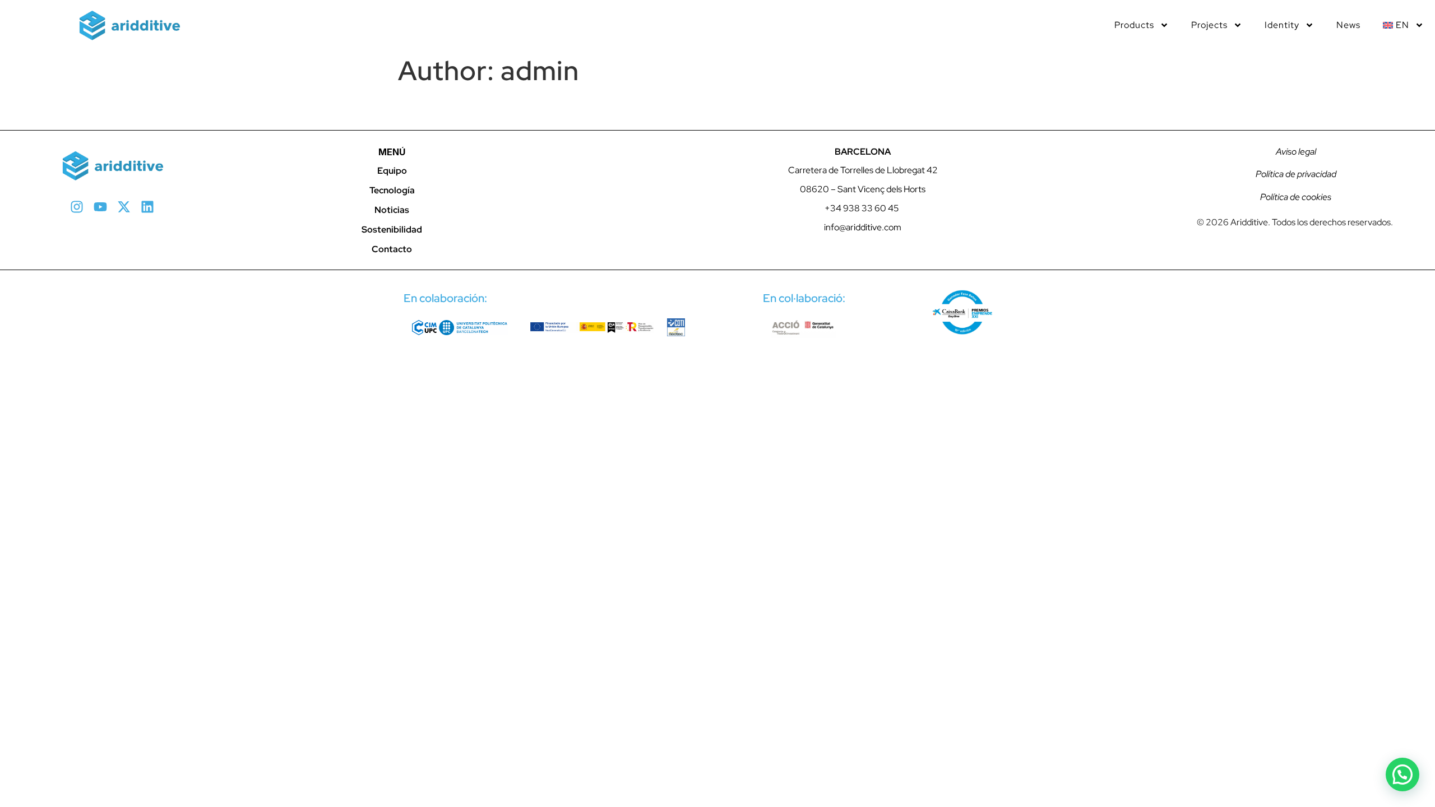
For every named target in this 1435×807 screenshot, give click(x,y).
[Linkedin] (147, 207)
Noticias (391, 210)
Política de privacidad (1295, 174)
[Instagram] (77, 207)
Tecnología (392, 190)
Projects (1209, 25)
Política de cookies (1294, 197)
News (1348, 25)
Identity (1282, 25)
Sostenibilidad (392, 229)
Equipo (392, 171)
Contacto (392, 249)
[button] (1402, 774)
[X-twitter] (124, 207)
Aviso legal (1295, 151)
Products (1134, 25)
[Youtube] (100, 207)
